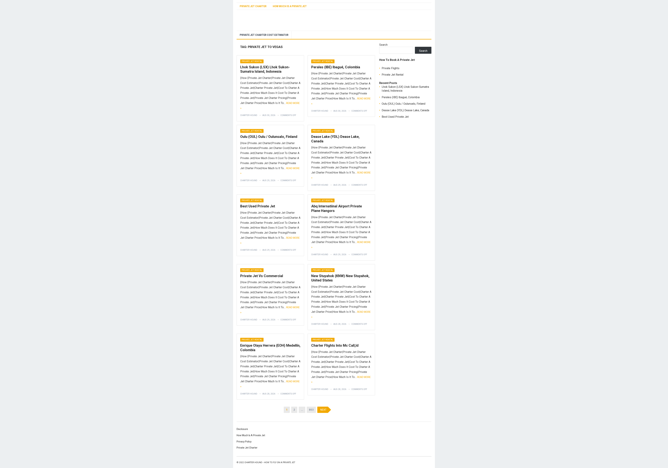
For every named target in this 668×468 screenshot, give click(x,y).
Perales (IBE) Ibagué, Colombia (335, 67)
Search (383, 44)
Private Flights (390, 68)
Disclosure (242, 429)
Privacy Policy (244, 441)
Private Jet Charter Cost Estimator (264, 35)
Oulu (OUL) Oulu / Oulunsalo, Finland (268, 137)
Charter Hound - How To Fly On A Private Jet (269, 462)
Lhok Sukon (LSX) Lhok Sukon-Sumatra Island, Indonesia (265, 69)
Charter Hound (248, 115)
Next (323, 409)
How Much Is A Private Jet (290, 6)
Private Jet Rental (252, 61)
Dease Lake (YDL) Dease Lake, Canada (405, 110)
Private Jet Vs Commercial (261, 276)
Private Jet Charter (253, 6)
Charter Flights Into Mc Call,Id (335, 345)
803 (311, 409)
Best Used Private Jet (257, 206)
